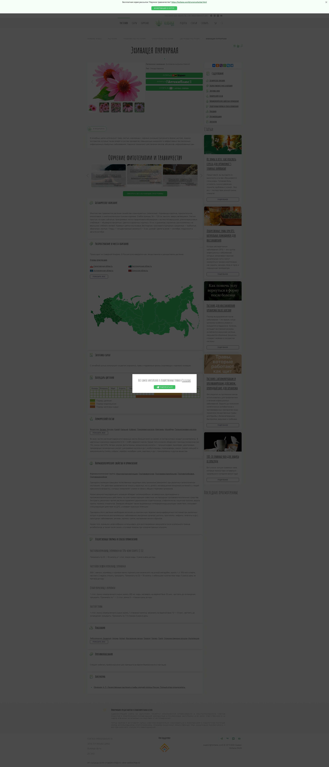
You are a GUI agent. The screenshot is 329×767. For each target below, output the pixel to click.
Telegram (186, 380)
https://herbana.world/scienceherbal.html (189, 2)
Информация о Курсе (164, 8)
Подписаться (166, 387)
